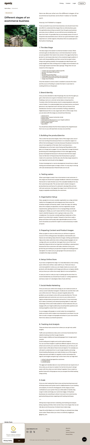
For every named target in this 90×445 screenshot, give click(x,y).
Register (81, 3)
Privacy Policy (69, 434)
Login (74, 3)
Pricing (61, 3)
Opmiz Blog (7, 8)
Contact (68, 3)
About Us (68, 428)
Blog (47, 430)
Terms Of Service (70, 432)
